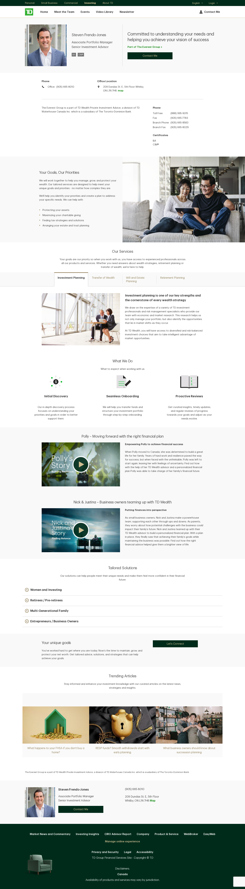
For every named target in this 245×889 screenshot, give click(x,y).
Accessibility (144, 852)
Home (44, 12)
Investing (90, 3)
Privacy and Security (105, 852)
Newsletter (127, 12)
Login (212, 3)
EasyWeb (209, 834)
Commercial (71, 3)
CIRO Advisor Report (117, 834)
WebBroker (191, 834)
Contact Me (212, 12)
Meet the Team (64, 12)
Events (85, 12)
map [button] (120, 90)
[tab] (71, 279)
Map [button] (153, 800)
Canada (122, 874)
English (197, 3)
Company (143, 834)
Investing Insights (87, 834)
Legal (127, 852)
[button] (81, 464)
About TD (107, 3)
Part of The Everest (144, 47)
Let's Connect (175, 643)
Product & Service (166, 834)
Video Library (104, 12)
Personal (29, 3)
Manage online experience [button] (122, 841)
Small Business (49, 3)
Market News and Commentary (50, 834)
